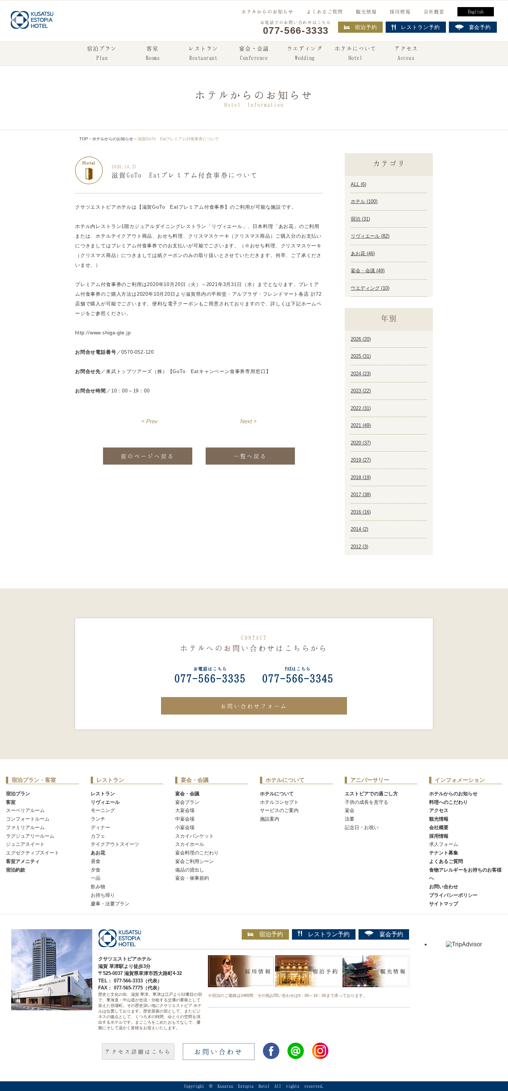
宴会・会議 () (368, 270)
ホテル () (364, 201)
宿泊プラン (102, 53)
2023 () (361, 391)
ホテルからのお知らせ (267, 11)
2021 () (361, 425)
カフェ (98, 836)
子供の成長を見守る (366, 802)
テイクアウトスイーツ (115, 844)
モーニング (103, 810)
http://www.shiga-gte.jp (103, 333)
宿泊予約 (366, 27)
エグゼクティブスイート (32, 853)
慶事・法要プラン (110, 904)
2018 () (361, 477)
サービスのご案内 (279, 810)
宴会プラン (187, 802)
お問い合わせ (443, 886)
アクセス (406, 53)
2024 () (361, 373)
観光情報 (366, 11)
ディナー (100, 827)
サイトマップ (443, 904)
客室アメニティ (23, 861)
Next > (248, 421)
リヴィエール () (370, 236)
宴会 (349, 810)
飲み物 (98, 886)
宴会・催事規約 (192, 878)
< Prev (149, 421)
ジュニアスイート (25, 844)
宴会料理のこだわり (197, 853)
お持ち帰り (103, 895)
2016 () (361, 512)
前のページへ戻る (147, 456)
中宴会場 (184, 819)
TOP (83, 139)
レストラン (203, 53)
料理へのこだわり (448, 802)
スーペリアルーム (25, 810)
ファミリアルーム (25, 827)
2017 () (361, 494)
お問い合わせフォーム (254, 706)
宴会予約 (391, 934)
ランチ (98, 819)
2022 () (361, 408)
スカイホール (189, 844)
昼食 (95, 861)
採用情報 (400, 11)
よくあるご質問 (324, 11)
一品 (95, 878)
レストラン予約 (329, 934)
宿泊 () (360, 219)
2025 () (361, 356)
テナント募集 (443, 853)
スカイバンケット (194, 836)
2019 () (361, 460)
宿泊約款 (15, 870)
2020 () (361, 443)
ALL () (358, 184)
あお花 (98, 853)
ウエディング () (370, 288)
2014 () (359, 529)
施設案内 (269, 819)
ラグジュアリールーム (30, 836)
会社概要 (434, 11)
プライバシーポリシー (453, 895)
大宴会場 (184, 810)
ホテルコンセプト (279, 802)
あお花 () (363, 253)
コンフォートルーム (27, 819)
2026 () (361, 339)
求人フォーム (443, 844)
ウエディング (304, 53)
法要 (349, 819)
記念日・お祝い (362, 827)
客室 (153, 53)
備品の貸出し (189, 870)
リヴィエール (105, 802)
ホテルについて (355, 53)
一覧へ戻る (250, 456)
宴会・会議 (254, 53)
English (475, 11)
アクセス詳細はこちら (138, 1052)
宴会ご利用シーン (194, 861)
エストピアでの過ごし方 (371, 793)
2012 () (359, 546)
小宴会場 (184, 827)
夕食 (95, 870)
